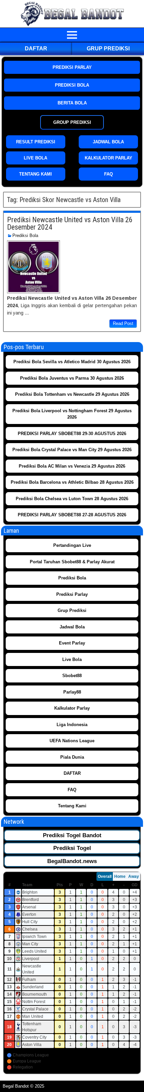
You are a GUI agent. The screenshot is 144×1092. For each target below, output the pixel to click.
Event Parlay (72, 643)
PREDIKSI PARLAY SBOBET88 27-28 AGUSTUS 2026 (72, 514)
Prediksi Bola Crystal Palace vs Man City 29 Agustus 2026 (72, 449)
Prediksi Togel (72, 848)
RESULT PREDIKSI (35, 141)
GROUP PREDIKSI (72, 122)
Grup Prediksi (108, 48)
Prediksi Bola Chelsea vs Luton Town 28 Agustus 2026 (72, 498)
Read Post (123, 323)
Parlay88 (72, 692)
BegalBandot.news (72, 861)
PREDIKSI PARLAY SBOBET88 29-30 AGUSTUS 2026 (72, 433)
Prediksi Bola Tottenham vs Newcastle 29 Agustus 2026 (72, 394)
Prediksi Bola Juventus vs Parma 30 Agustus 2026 (72, 378)
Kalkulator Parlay (72, 708)
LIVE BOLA (35, 157)
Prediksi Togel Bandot (72, 835)
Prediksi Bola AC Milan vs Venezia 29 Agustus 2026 (72, 466)
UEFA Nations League (72, 740)
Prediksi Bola (25, 235)
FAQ (108, 174)
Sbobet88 (72, 675)
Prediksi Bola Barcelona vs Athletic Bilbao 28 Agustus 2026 (72, 482)
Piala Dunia (72, 757)
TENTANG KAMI (35, 174)
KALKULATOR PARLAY (108, 157)
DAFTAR (36, 48)
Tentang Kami (72, 805)
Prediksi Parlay (72, 594)
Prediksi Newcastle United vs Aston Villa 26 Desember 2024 (70, 223)
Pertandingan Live (72, 545)
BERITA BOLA (72, 102)
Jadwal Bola (72, 626)
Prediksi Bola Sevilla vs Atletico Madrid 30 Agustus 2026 (72, 361)
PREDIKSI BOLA (72, 85)
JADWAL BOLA (108, 141)
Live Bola (72, 659)
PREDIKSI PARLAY (72, 67)
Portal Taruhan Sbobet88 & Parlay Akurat (72, 561)
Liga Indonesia (72, 724)
